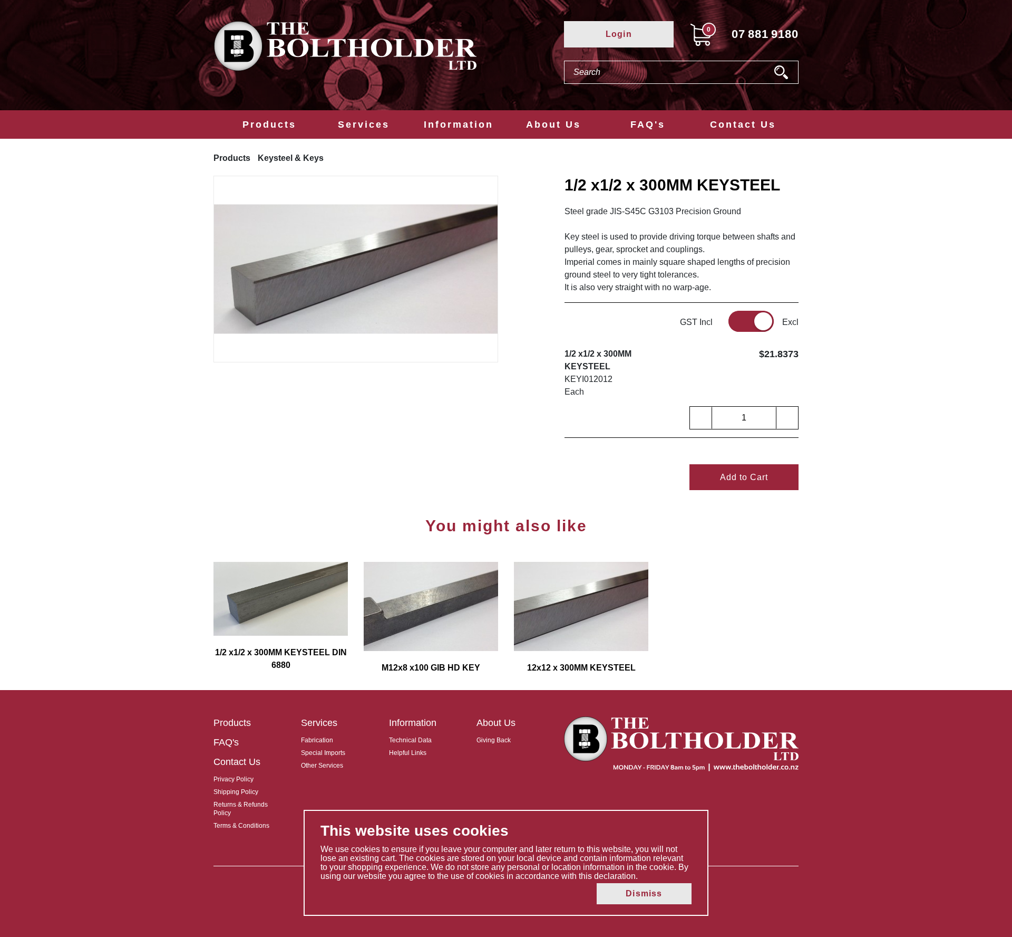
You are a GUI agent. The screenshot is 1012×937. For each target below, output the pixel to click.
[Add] (787, 418)
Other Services (322, 765)
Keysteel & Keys (291, 158)
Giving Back (493, 740)
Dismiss (644, 893)
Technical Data (410, 740)
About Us (553, 124)
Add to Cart (744, 477)
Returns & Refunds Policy (240, 809)
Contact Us (743, 124)
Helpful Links (407, 753)
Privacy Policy (233, 779)
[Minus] (701, 418)
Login (619, 34)
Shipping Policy (235, 792)
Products (269, 124)
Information (458, 124)
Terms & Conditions (241, 825)
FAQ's (647, 124)
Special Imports (323, 753)
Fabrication (317, 740)
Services (364, 124)
